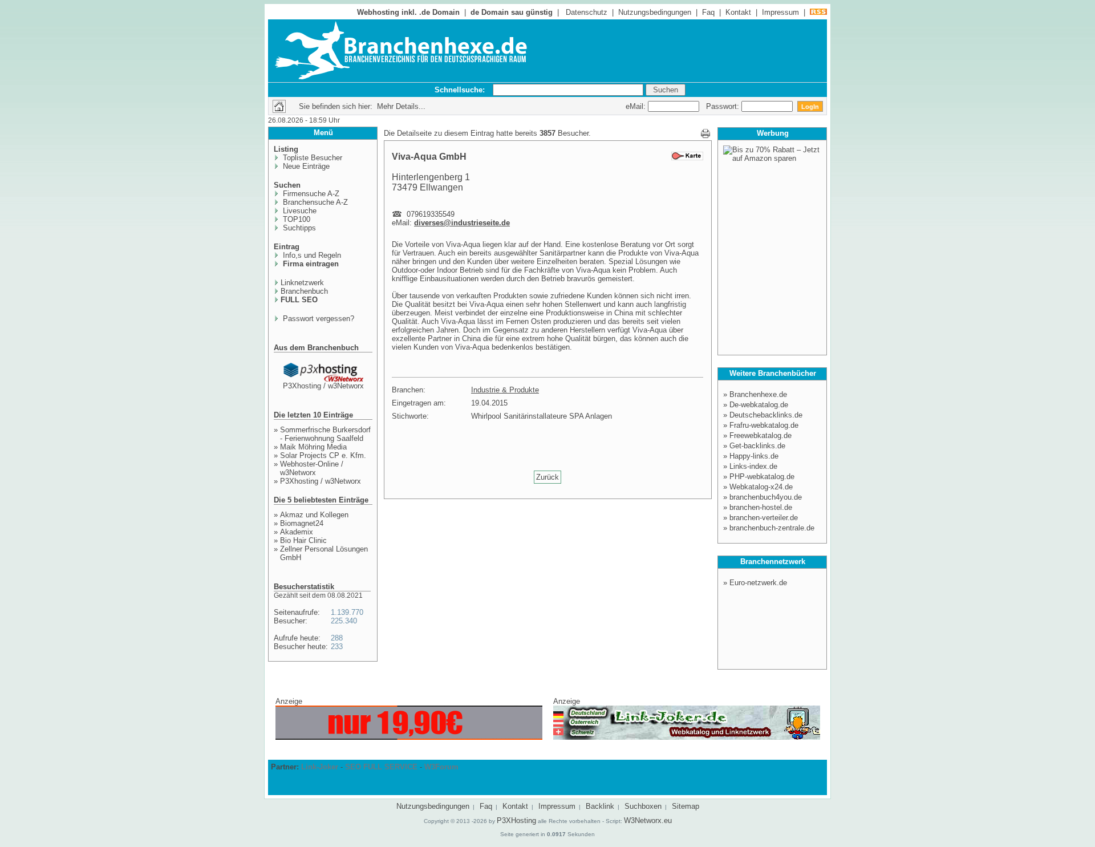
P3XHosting (516, 820)
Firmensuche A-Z (310, 193)
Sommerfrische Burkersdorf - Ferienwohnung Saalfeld (325, 434)
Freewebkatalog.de (760, 435)
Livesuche (299, 210)
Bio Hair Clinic (303, 540)
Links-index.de (753, 466)
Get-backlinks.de (757, 445)
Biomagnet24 (301, 523)
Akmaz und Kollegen (314, 514)
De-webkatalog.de (758, 404)
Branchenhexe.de (758, 394)
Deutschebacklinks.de (765, 415)
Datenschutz (586, 12)
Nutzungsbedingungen (654, 12)
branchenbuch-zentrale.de (771, 528)
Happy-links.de (753, 456)
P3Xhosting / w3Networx (323, 386)
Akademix (296, 532)
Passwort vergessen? (317, 318)
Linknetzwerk (302, 282)
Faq (708, 12)
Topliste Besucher (311, 157)
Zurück (547, 477)
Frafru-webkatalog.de (763, 425)
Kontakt (738, 12)
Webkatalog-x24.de (761, 487)
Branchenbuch (304, 291)
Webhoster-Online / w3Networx (311, 468)
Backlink (600, 806)
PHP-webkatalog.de (761, 476)
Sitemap (685, 806)
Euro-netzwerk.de (758, 582)
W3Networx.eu (648, 820)
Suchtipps (298, 228)
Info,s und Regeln (311, 255)
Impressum (780, 12)
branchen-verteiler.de (763, 517)
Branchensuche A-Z (314, 202)
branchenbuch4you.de (765, 497)
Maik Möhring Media (313, 447)
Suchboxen (643, 806)
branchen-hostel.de (760, 507)
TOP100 (295, 219)
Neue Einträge (305, 166)
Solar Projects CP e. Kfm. (323, 455)
